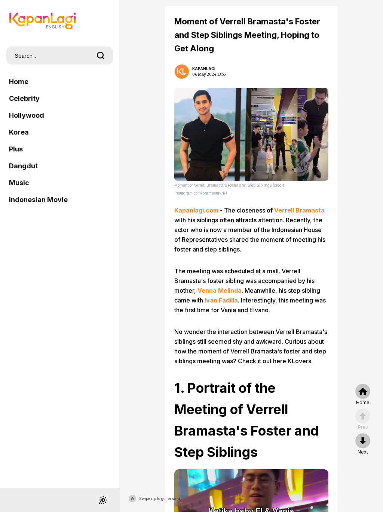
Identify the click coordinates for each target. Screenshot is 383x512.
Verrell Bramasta (299, 210)
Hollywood (26, 115)
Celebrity (24, 98)
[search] (100, 55)
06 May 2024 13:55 (209, 74)
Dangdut (23, 166)
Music (19, 183)
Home (18, 81)
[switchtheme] (102, 500)
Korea (19, 132)
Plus (16, 149)
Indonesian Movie (38, 200)
